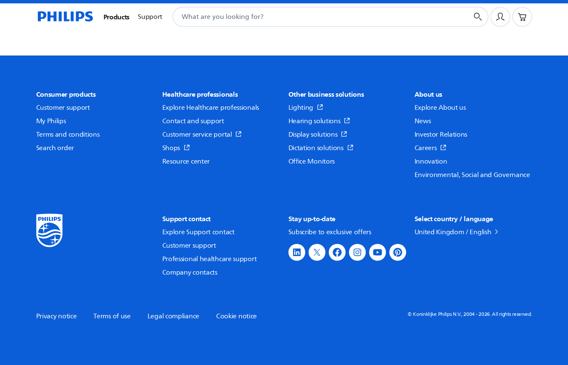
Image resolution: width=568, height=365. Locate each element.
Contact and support (193, 121)
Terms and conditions (68, 134)
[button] (296, 252)
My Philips (51, 121)
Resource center (186, 161)
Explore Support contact (198, 232)
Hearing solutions (314, 121)
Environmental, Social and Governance (472, 174)
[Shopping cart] (522, 17)
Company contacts (189, 272)
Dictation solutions (315, 148)
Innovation (431, 161)
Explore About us (440, 107)
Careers (426, 148)
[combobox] (310, 17)
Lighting (301, 107)
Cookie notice (236, 316)
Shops (171, 148)
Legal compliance (173, 316)
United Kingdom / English (453, 232)
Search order (55, 148)
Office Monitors (311, 161)
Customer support (63, 107)
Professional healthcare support (209, 259)
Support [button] (150, 17)
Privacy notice (56, 316)
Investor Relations (441, 134)
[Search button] (478, 16)
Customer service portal (197, 134)
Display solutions (313, 134)
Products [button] (116, 17)
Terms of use (111, 316)
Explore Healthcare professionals (210, 107)
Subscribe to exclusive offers (329, 232)
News (423, 121)
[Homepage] (64, 17)
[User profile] (500, 17)
